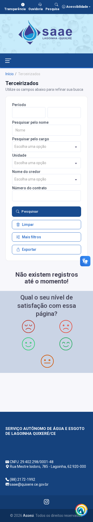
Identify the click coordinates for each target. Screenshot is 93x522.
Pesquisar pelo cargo (30, 139)
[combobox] (46, 146)
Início (9, 74)
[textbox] (46, 147)
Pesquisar (29, 211)
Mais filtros (31, 237)
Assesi (28, 515)
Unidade (19, 155)
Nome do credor (26, 172)
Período (19, 105)
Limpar (28, 224)
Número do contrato (29, 188)
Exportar (29, 249)
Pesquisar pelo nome (30, 122)
